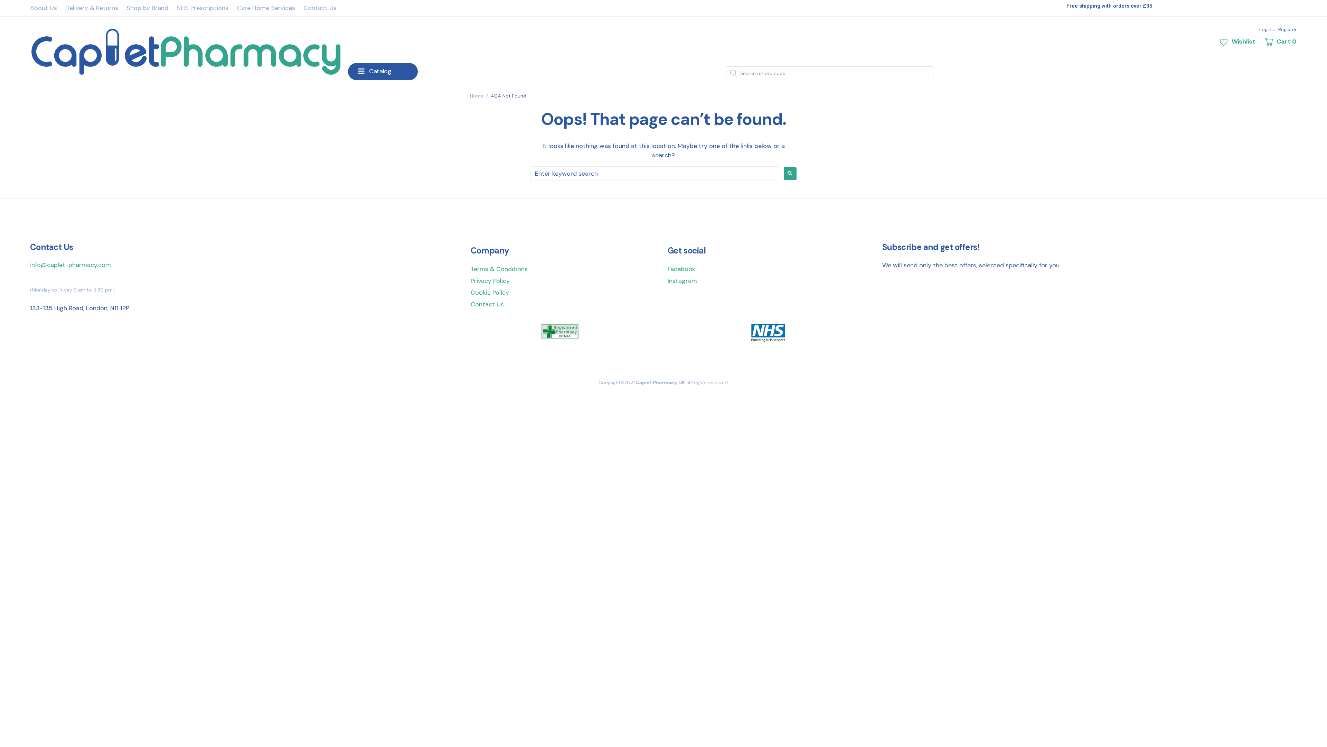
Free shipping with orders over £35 (1109, 6)
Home (476, 96)
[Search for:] (655, 173)
